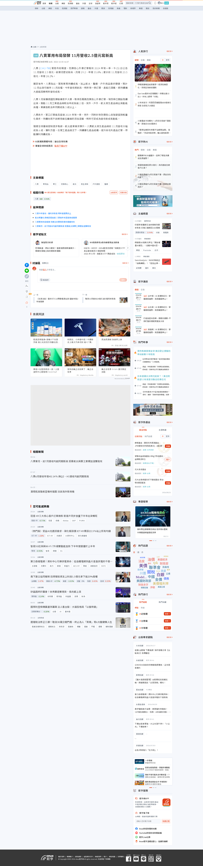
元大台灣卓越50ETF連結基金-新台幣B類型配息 (149, 481)
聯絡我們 (98, 856)
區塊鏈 (110, 8)
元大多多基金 (140, 469)
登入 (162, 3)
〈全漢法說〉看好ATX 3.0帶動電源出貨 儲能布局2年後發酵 (57, 300)
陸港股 (70, 3)
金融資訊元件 (88, 856)
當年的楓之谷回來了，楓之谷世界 (80, 370)
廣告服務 (78, 856)
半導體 (144, 627)
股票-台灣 (146, 473)
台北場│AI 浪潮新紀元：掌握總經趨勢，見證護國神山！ (157, 308)
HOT (145, 296)
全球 (90, 3)
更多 (167, 60)
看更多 (124, 234)
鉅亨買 (105, 3)
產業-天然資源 (148, 450)
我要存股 (123, 192)
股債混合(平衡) (148, 463)
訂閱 (121, 3)
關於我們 (61, 856)
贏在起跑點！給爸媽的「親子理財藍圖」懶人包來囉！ (67, 192)
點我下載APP (61, 145)
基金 (78, 3)
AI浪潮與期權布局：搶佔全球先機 (51, 141)
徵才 (105, 856)
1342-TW (45, 68)
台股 (57, 3)
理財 (125, 8)
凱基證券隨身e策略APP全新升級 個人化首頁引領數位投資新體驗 (45, 341)
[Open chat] (27, 303)
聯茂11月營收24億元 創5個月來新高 (100, 298)
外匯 (84, 3)
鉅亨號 (114, 3)
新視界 (133, 8)
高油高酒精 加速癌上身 (112, 339)
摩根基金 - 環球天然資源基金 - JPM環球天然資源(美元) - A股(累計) (148, 444)
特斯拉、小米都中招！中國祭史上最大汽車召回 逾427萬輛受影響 (80, 341)
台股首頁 (114, 192)
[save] (27, 297)
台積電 (144, 620)
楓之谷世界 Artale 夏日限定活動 (114, 370)
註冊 (166, 3)
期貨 (103, 8)
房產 (118, 8)
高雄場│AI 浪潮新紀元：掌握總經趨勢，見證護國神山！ (157, 331)
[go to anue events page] (155, 3)
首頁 (44, 3)
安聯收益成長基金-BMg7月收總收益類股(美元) (149, 458)
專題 (140, 8)
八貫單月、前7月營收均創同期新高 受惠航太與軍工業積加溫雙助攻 (63, 226)
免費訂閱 (166, 821)
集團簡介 (70, 856)
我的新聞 (156, 8)
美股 (63, 3)
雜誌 (147, 8)
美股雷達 (147, 238)
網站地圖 (112, 856)
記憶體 (144, 613)
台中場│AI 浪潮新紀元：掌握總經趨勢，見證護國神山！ (157, 297)
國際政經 (147, 221)
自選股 (165, 8)
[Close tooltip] (46, 303)
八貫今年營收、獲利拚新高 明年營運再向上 (53, 213)
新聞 (50, 3)
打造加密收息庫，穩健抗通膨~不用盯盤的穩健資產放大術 (157, 320)
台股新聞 (43, 47)
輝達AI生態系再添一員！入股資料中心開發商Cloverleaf (46, 370)
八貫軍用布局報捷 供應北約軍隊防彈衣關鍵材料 (55, 221)
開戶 (168, 459)
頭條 (36, 8)
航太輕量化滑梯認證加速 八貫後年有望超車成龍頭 (56, 217)
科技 (57, 8)
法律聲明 (120, 856)
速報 (82, 8)
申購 (168, 446)
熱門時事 (74, 8)
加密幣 (97, 3)
